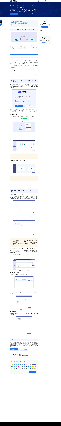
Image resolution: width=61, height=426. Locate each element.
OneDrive (14, 46)
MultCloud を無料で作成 (13, 116)
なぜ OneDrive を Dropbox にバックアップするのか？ (17, 21)
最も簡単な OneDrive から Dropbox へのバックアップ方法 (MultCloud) (19, 22)
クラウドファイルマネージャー (19, 84)
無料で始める (19, 105)
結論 (11, 24)
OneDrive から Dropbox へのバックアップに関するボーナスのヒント (19, 23)
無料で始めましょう (14, 349)
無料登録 (45, 26)
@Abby (36, 13)
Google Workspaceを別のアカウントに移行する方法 (45, 34)
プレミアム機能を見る (29, 105)
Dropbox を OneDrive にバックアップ (27, 343)
